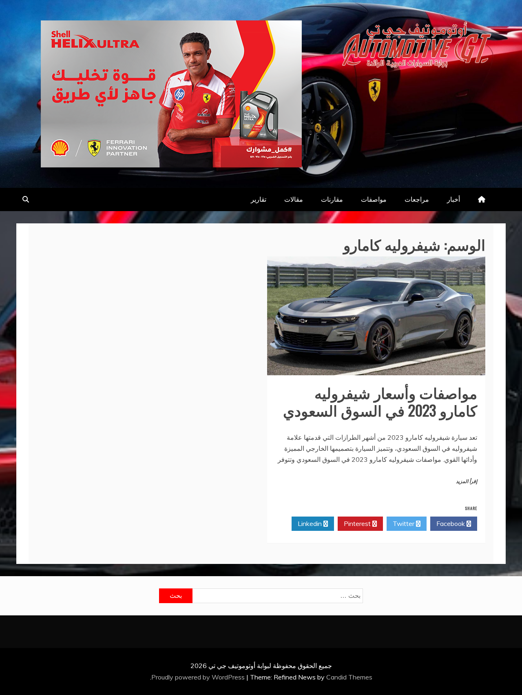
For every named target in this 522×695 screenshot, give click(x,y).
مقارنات (332, 199)
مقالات (293, 199)
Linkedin (310, 523)
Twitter (404, 523)
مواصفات (374, 199)
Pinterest (358, 523)
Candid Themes (349, 677)
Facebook (451, 523)
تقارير (258, 199)
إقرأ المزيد (466, 481)
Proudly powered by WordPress (198, 677)
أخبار (453, 199)
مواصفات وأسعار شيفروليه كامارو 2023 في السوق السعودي (380, 401)
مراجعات (417, 199)
